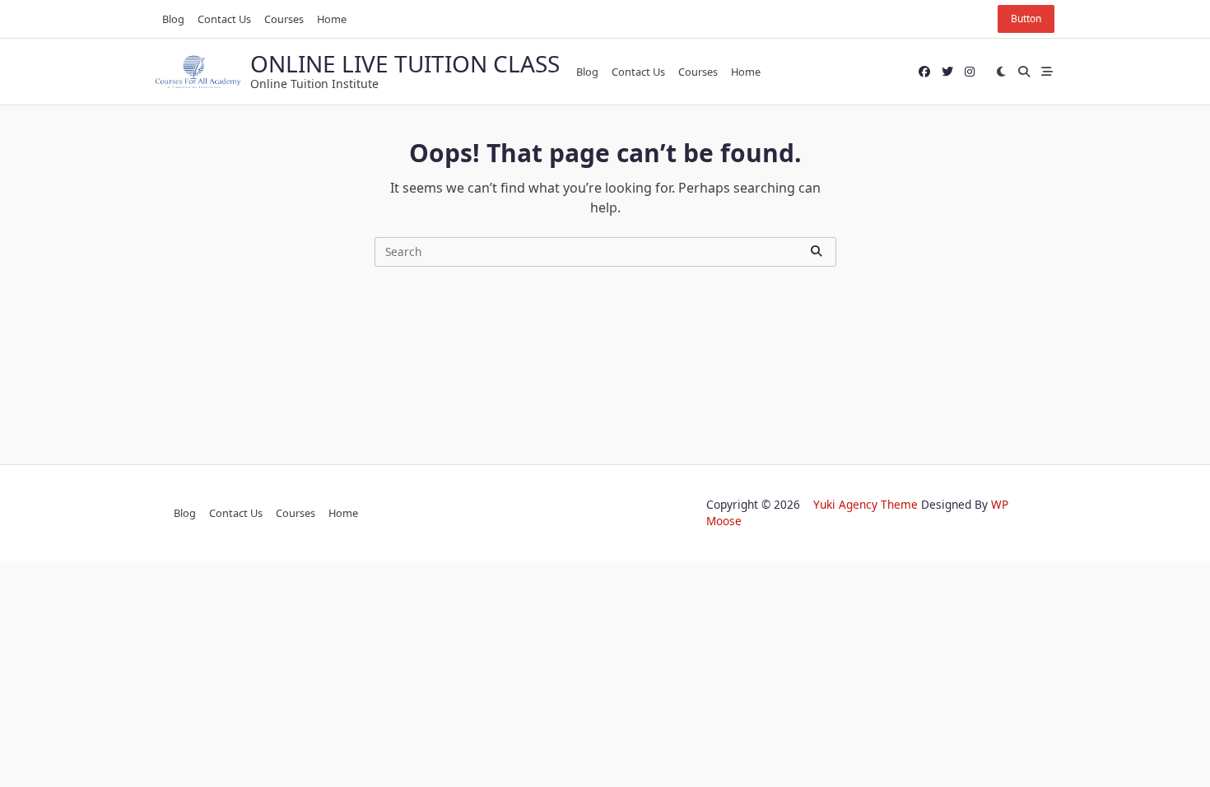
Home (332, 19)
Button (1026, 19)
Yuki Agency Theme (865, 504)
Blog (173, 19)
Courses (284, 19)
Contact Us (224, 19)
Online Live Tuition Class (405, 63)
